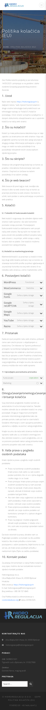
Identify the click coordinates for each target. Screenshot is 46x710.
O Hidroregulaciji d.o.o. (17, 697)
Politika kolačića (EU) (21, 700)
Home (6, 47)
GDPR (38, 697)
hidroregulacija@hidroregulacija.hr (19, 645)
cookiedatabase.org (10, 600)
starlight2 (30, 705)
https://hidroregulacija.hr (27, 101)
